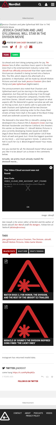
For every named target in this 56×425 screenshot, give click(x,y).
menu (52, 4)
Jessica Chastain (34, 81)
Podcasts (38, 413)
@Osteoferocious (17, 227)
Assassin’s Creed (37, 123)
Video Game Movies (33, 242)
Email (30, 46)
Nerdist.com (5, 416)
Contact (18, 413)
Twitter (11, 46)
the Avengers (34, 224)
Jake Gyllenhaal (19, 84)
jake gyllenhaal (9, 239)
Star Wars (18, 224)
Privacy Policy (33, 416)
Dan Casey (21, 42)
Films (6, 55)
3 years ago (7, 376)
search (39, 4)
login (46, 4)
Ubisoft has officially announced (16, 70)
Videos (49, 413)
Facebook (16, 46)
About (28, 413)
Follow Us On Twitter (28, 381)
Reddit (26, 46)
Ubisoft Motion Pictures (13, 242)
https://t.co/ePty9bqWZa (24, 372)
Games (15, 55)
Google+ (21, 46)
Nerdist (11, 4)
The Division (37, 239)
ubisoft (47, 239)
